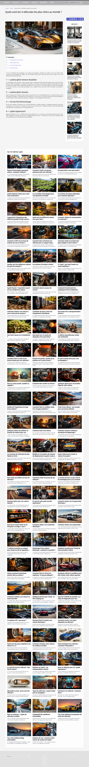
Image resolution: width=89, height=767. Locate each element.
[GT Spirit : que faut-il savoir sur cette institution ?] (70, 255)
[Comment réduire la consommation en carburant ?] (70, 208)
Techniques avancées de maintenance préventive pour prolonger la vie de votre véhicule (73, 117)
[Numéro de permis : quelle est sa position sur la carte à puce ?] (44, 349)
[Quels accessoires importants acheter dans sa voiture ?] (19, 564)
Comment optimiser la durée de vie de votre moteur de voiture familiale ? (74, 137)
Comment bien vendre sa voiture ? (44, 383)
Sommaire (11, 57)
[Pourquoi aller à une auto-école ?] (70, 161)
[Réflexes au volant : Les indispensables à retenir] (44, 658)
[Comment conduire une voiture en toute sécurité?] (19, 588)
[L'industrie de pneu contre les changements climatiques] (44, 302)
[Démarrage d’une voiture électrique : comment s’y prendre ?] (44, 539)
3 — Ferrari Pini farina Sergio (14, 65)
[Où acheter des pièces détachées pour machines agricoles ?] (70, 185)
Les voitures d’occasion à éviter (43, 264)
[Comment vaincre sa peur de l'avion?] (44, 279)
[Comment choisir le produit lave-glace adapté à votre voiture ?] (70, 232)
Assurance (7, 2)
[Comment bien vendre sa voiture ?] (44, 374)
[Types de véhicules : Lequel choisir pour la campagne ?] (44, 682)
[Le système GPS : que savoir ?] (19, 611)
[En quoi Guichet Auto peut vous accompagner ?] (70, 349)
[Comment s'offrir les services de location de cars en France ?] (19, 232)
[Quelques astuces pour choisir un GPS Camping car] (44, 588)
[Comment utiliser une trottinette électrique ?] (44, 516)
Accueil (6, 8)
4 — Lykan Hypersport (13, 68)
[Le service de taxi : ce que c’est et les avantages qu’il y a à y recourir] (70, 469)
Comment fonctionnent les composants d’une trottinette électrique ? (68, 289)
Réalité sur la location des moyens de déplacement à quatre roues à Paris (44, 456)
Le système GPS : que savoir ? (16, 620)
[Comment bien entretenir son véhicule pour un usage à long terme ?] (44, 232)
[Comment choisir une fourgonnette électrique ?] (70, 492)
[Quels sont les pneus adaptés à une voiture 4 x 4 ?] (19, 635)
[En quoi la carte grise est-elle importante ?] (44, 492)
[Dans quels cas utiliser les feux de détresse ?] (19, 469)
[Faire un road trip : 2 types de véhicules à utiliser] (19, 705)
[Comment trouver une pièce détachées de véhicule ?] (70, 611)
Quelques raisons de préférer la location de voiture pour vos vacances (17, 432)
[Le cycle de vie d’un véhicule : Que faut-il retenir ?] (19, 658)
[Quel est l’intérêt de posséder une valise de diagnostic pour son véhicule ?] (70, 588)
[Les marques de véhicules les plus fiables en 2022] (19, 445)
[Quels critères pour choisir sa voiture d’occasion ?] (70, 445)
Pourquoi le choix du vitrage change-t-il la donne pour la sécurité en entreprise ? (74, 41)
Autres (52, 2)
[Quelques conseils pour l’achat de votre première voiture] (70, 539)
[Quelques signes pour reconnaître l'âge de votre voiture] (70, 374)
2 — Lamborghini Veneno (13, 62)
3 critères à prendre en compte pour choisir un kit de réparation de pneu (19, 550)
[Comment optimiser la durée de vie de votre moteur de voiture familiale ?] (74, 127)
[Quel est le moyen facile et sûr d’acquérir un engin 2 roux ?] (19, 516)
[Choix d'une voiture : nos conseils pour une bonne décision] (70, 398)
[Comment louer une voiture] (44, 421)
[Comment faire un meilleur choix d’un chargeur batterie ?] (44, 398)
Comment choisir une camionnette (69, 525)
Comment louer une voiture (42, 430)
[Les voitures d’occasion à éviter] (44, 255)
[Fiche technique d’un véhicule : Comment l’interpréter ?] (70, 635)
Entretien (34, 2)
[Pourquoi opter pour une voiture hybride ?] (19, 492)
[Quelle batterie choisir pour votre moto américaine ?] (19, 185)
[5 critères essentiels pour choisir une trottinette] (70, 326)
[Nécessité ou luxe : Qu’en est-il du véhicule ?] (19, 682)
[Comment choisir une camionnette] (70, 516)
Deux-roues (16, 2)
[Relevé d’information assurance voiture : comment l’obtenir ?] (19, 161)
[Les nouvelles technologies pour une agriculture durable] (44, 185)
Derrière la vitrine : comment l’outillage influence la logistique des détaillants (74, 97)
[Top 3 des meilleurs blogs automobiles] (19, 729)
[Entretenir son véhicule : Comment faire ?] (70, 682)
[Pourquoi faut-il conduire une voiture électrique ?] (44, 611)
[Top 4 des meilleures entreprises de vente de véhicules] (70, 705)
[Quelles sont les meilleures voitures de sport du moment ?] (19, 255)
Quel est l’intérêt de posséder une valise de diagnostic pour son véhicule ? (69, 598)
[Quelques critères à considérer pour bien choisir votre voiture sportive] (70, 564)
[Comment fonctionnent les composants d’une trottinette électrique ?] (70, 279)
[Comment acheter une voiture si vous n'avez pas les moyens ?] (19, 302)
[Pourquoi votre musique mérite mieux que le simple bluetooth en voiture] (74, 68)
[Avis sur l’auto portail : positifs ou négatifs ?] (19, 374)
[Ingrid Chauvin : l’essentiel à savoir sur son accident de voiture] (19, 279)
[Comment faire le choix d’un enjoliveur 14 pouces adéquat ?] (44, 564)
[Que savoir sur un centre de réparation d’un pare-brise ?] (44, 326)
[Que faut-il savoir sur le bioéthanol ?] (19, 326)
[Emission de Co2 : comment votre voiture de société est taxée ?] (44, 729)
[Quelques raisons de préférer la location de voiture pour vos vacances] (19, 421)
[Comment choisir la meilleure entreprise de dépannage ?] (70, 421)
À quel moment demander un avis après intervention (74, 59)
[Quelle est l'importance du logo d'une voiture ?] (19, 398)
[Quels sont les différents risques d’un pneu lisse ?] (44, 208)
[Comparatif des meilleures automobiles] (44, 705)
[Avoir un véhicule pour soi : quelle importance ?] (70, 658)
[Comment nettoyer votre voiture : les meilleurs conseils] (44, 635)
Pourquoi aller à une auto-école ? (69, 170)
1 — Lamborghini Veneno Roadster (15, 60)
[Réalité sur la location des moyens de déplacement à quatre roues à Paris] (44, 445)
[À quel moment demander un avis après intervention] (74, 51)
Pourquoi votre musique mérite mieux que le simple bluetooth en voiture (74, 77)
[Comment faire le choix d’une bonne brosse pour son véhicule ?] (19, 349)
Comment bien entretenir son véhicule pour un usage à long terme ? (42, 242)
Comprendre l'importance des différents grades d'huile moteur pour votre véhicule (18, 219)
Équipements (43, 2)
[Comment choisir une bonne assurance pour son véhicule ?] (44, 161)
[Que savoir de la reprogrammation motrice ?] (70, 302)
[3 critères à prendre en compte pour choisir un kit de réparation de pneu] (19, 539)
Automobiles (25, 2)
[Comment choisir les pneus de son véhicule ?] (44, 469)
